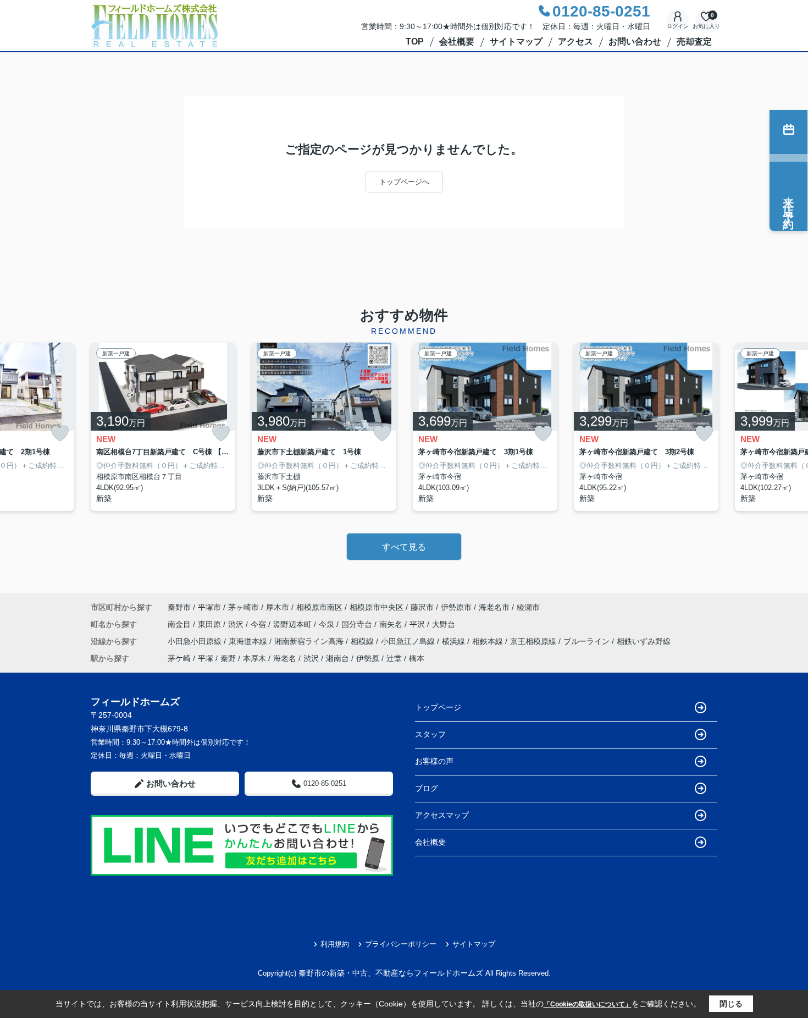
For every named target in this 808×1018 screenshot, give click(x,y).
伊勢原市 (456, 607)
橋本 (416, 658)
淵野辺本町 (293, 624)
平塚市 (209, 607)
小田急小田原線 (196, 641)
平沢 (418, 624)
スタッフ (430, 734)
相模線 (363, 641)
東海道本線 (249, 641)
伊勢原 (367, 658)
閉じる (731, 1003)
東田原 (210, 624)
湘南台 (337, 658)
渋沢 (237, 624)
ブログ (426, 788)
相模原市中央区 (376, 607)
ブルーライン (587, 641)
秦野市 (179, 607)
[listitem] (162, 427)
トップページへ (404, 182)
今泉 (327, 624)
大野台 (443, 624)
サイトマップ (516, 41)
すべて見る (404, 547)
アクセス (575, 41)
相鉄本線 (488, 641)
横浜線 (454, 641)
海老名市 (494, 607)
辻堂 (394, 658)
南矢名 (392, 624)
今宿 (259, 624)
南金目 (180, 624)
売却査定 (694, 41)
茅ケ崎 (179, 658)
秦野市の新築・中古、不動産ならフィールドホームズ (390, 973)
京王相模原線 (534, 641)
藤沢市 (422, 607)
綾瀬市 (528, 607)
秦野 (228, 658)
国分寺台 (357, 624)
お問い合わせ (634, 41)
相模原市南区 (319, 607)
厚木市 (277, 607)
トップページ (438, 707)
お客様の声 (434, 761)
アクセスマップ (442, 815)
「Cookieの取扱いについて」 (588, 1004)
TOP (415, 41)
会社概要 (456, 41)
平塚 (205, 658)
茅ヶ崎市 (243, 607)
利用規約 (334, 944)
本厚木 (254, 658)
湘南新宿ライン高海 (310, 641)
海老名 (284, 658)
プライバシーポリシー (400, 944)
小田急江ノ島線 (409, 641)
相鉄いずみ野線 (644, 641)
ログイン (678, 26)
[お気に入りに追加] (60, 433)
